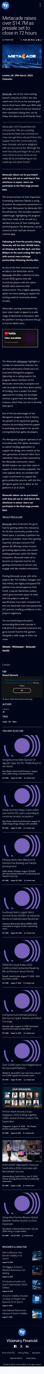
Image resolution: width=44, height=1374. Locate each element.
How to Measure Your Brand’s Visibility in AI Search (12, 1255)
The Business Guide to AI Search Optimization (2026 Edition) (14, 1284)
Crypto (4, 722)
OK (22, 690)
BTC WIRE (5, 778)
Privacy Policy (23, 1353)
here (13, 234)
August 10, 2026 (7, 1291)
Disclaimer (36, 1353)
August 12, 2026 (7, 1277)
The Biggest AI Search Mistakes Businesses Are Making (13, 1270)
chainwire (5, 709)
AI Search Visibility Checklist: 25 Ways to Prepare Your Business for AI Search (15, 1298)
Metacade (7, 94)
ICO (9, 722)
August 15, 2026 (7, 1262)
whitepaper (22, 361)
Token (14, 722)
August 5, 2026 (7, 1306)
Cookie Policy (31, 1358)
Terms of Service (8, 1353)
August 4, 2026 (7, 1317)
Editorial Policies (16, 1358)
